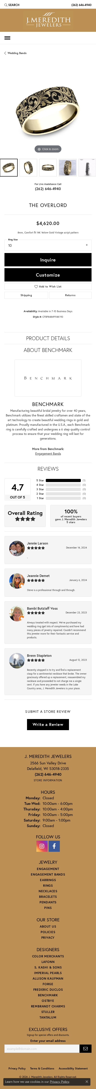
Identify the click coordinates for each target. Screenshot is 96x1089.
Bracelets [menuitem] (48, 896)
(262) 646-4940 (48, 188)
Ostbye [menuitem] (48, 1001)
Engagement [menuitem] (48, 869)
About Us (48, 926)
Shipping (26, 295)
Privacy (48, 937)
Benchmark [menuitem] (48, 995)
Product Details (48, 338)
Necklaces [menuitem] (48, 891)
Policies (48, 932)
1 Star (40, 498)
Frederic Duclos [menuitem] (48, 989)
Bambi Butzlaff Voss (42, 608)
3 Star (40, 489)
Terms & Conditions (42, 1068)
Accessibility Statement (73, 1068)
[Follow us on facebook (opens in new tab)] (54, 846)
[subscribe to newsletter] (85, 1049)
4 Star (40, 484)
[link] (81, 5)
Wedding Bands (17, 53)
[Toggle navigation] (7, 38)
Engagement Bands (48, 454)
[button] (11, 5)
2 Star (40, 493)
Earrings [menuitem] (48, 880)
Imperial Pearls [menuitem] (48, 973)
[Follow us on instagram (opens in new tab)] (42, 846)
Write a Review (48, 724)
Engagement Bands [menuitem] (48, 874)
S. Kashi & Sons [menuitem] (48, 967)
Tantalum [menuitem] (48, 1017)
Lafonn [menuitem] (48, 962)
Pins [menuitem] (48, 908)
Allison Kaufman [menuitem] (48, 978)
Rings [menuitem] (48, 885)
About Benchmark (48, 350)
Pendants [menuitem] (48, 902)
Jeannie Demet (38, 575)
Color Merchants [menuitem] (48, 956)
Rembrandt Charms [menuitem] (48, 1006)
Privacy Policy (17, 1068)
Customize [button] (48, 275)
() (84, 480)
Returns (70, 295)
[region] (48, 111)
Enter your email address (48, 1041)
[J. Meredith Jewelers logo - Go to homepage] (48, 20)
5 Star (40, 480)
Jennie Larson (37, 543)
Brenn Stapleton (39, 655)
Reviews (48, 468)
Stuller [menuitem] (48, 1012)
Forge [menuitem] (48, 984)
